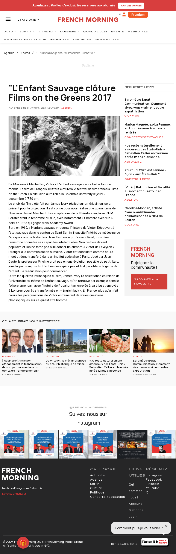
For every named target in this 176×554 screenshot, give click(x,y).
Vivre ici (131, 116)
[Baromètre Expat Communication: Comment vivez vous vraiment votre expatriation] (153, 341)
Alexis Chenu (98, 375)
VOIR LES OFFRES (131, 5)
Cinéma (25, 53)
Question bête (137, 179)
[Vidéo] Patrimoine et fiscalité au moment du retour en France (147, 191)
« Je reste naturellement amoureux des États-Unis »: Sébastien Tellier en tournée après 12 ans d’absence (146, 151)
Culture (131, 225)
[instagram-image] (14, 444)
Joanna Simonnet (144, 375)
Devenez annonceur (14, 493)
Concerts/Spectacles (143, 137)
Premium (138, 14)
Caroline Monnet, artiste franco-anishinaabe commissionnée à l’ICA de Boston (143, 214)
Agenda (9, 53)
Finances (8, 356)
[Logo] (44, 474)
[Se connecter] (124, 15)
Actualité (133, 162)
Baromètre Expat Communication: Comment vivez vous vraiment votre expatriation (145, 105)
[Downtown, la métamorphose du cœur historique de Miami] (66, 341)
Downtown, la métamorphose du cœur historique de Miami (66, 362)
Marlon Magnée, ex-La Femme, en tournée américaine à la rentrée (147, 128)
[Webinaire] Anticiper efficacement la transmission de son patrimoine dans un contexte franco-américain (22, 365)
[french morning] (88, 19)
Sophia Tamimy (12, 375)
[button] (119, 14)
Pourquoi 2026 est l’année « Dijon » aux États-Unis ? (145, 172)
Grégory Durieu (56, 368)
